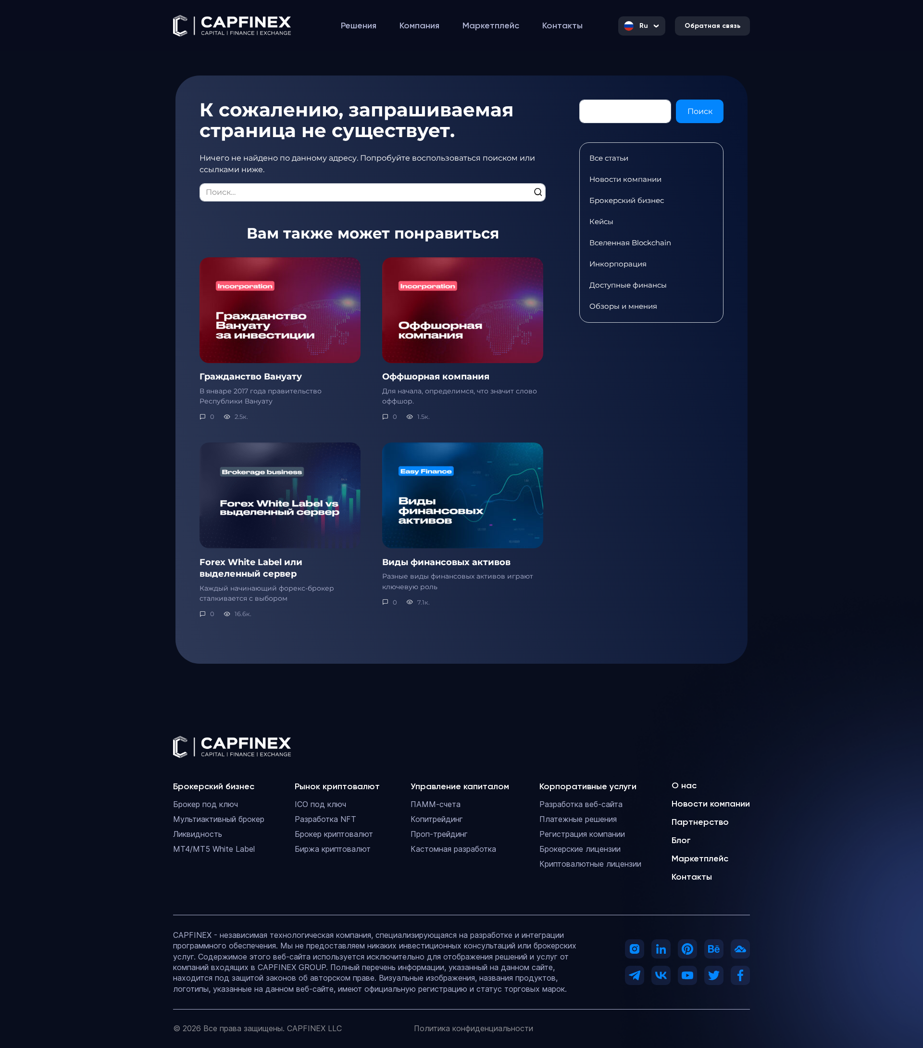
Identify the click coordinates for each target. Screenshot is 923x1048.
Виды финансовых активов (446, 561)
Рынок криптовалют (337, 786)
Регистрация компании (582, 834)
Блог (681, 840)
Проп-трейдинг (439, 834)
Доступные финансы (628, 285)
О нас (684, 785)
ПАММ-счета (436, 804)
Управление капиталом (460, 786)
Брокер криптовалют (334, 834)
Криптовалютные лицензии (590, 864)
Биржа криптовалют (333, 849)
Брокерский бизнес (626, 200)
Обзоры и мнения (623, 306)
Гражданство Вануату (251, 376)
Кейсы (601, 221)
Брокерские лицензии (580, 849)
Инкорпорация (618, 263)
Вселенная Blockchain (630, 242)
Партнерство (700, 822)
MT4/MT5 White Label (214, 849)
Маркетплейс (700, 858)
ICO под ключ (320, 804)
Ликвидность (197, 834)
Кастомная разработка (453, 849)
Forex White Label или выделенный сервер (251, 567)
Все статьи (608, 158)
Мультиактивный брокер (218, 819)
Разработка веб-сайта (581, 804)
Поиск (699, 111)
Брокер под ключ (205, 804)
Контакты (692, 876)
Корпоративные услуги (587, 786)
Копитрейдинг (437, 819)
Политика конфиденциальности (473, 1028)
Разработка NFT (325, 819)
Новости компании (625, 179)
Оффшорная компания (435, 376)
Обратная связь (712, 26)
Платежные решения (578, 819)
